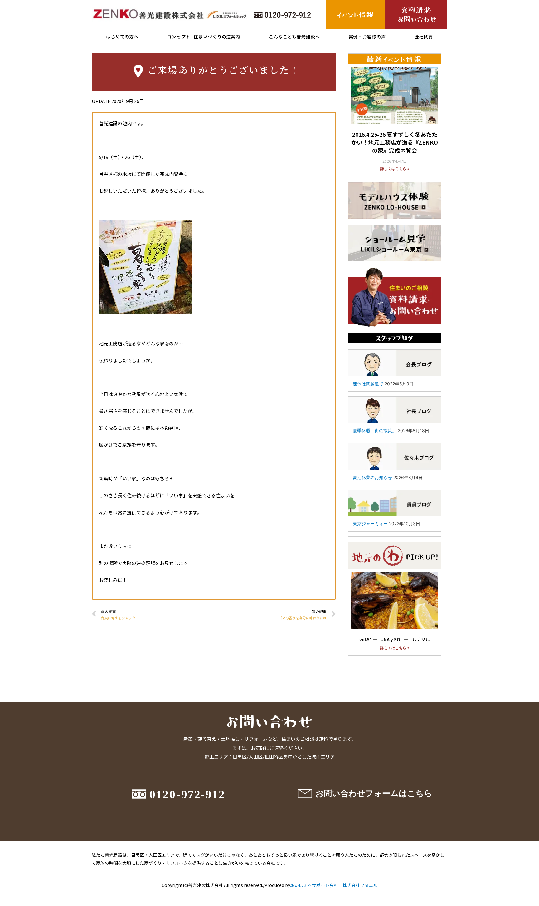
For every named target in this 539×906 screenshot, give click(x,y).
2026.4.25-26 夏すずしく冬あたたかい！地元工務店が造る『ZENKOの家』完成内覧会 (394, 142)
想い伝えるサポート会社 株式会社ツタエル (333, 885)
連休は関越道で (368, 383)
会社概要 (424, 36)
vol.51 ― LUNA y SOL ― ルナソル (394, 639)
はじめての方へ (122, 36)
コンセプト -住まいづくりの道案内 (203, 36)
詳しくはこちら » (394, 168)
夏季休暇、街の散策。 (374, 430)
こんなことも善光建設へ (294, 36)
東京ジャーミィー (370, 523)
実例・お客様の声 (367, 36)
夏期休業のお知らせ (372, 477)
